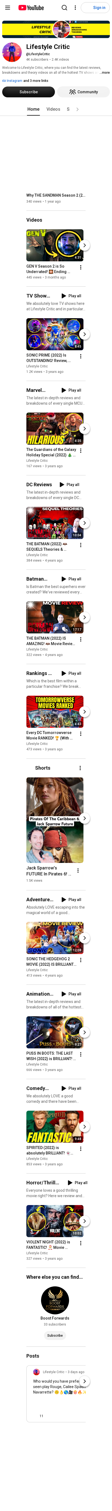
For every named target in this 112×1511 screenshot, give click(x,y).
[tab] (33, 109)
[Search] (64, 7)
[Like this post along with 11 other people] (35, 1416)
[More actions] (80, 267)
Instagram (14, 81)
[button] (77, 109)
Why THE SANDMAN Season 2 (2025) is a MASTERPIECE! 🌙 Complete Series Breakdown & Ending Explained (56, 195)
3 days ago (76, 1372)
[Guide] (7, 7)
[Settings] (75, 7)
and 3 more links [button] (35, 81)
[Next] (84, 245)
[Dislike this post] (50, 1416)
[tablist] (56, 109)
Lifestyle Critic (37, 366)
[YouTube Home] (31, 7)
